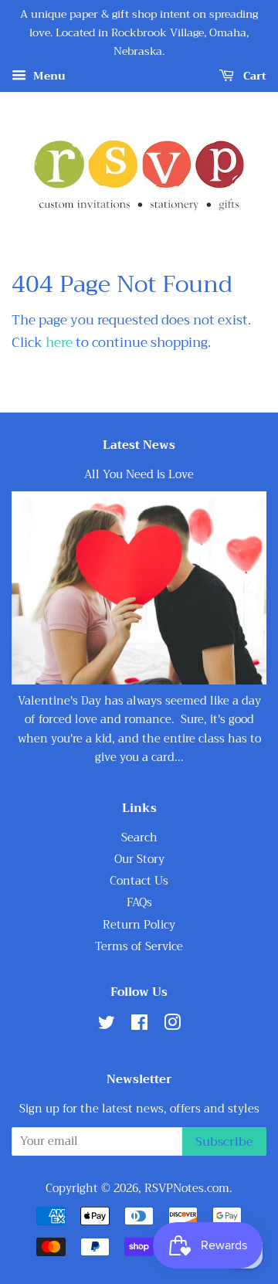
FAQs (139, 902)
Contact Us (139, 881)
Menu (48, 76)
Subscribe (224, 1142)
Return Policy (139, 925)
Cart (253, 76)
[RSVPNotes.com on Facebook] (139, 1025)
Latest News (139, 445)
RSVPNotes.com (186, 1188)
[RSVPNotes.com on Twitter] (106, 1025)
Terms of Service (139, 946)
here (59, 342)
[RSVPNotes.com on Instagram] (172, 1025)
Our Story (139, 859)
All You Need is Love (139, 474)
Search (139, 838)
